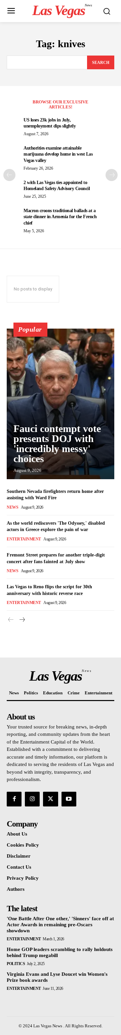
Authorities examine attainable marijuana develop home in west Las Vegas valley (58, 154)
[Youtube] (69, 799)
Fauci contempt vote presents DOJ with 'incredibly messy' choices (57, 443)
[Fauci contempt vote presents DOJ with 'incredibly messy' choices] (60, 404)
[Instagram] (32, 799)
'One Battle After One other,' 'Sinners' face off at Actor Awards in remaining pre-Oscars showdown (60, 924)
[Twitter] (50, 799)
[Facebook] (14, 799)
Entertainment (24, 539)
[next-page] (112, 175)
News (12, 507)
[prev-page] (9, 175)
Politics (16, 963)
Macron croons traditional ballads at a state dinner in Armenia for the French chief (60, 216)
